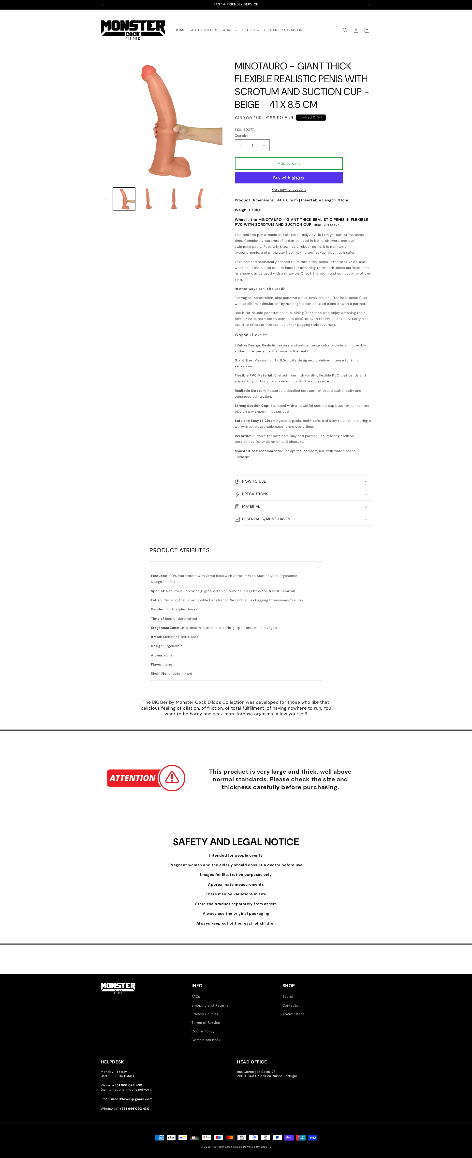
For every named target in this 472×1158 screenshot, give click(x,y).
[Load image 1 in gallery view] (124, 199)
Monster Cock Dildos (227, 1146)
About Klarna (293, 1014)
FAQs (196, 997)
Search (288, 997)
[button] (229, 30)
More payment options (289, 190)
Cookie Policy (203, 1031)
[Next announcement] (369, 4)
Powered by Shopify (257, 1146)
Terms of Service (206, 1022)
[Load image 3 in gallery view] (174, 199)
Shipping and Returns (210, 1005)
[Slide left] (106, 199)
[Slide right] (217, 199)
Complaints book (206, 1040)
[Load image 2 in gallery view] (149, 199)
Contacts (290, 1005)
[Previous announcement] (102, 4)
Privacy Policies (205, 1014)
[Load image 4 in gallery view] (199, 199)
